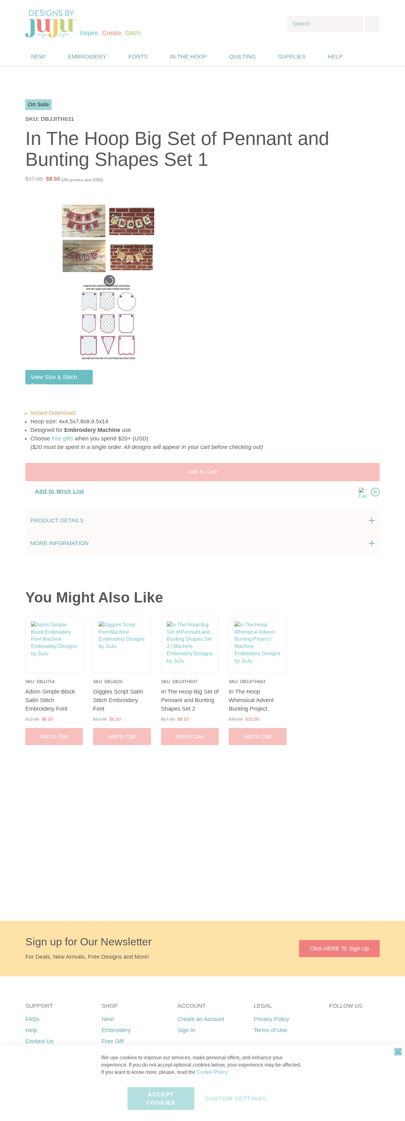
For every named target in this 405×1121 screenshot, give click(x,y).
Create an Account (201, 1019)
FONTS (138, 56)
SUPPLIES (292, 56)
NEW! (38, 56)
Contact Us (39, 1041)
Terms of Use (270, 1030)
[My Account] (362, 56)
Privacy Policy (271, 1019)
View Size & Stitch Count (54, 379)
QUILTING (242, 56)
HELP (335, 56)
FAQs (32, 1019)
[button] (374, 57)
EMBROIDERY (87, 56)
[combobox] (325, 24)
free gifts (62, 438)
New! (108, 1019)
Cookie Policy (212, 1072)
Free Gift (113, 1041)
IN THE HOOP (188, 56)
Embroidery (116, 1030)
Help (31, 1030)
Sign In (186, 1030)
